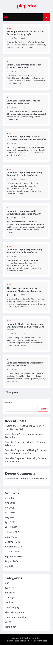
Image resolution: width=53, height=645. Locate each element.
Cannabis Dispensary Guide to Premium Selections (23, 102)
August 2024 (11, 561)
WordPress (42, 641)
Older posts (11, 392)
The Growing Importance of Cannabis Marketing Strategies (24, 289)
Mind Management (15, 612)
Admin (10, 38)
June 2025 (10, 512)
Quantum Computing (16, 617)
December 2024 (13, 541)
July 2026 (10, 498)
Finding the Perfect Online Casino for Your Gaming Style (25, 33)
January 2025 (12, 537)
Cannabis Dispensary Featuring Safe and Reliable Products (24, 174)
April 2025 (10, 522)
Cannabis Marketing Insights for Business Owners (25, 364)
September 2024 (13, 556)
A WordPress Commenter (18, 478)
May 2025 (10, 517)
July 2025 (9, 507)
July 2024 (10, 566)
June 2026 (10, 502)
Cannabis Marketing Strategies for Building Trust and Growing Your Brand (26, 327)
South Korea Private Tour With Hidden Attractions (24, 66)
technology (10, 626)
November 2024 (13, 546)
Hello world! (41, 478)
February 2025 (12, 532)
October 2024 (12, 551)
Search (8, 402)
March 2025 (11, 527)
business (9, 587)
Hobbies (9, 602)
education (10, 592)
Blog (9, 28)
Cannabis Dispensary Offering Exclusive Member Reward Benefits (26, 138)
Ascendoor (19, 641)
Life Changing (12, 607)
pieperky (26, 5)
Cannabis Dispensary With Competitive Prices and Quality (24, 212)
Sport (8, 622)
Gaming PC (10, 597)
